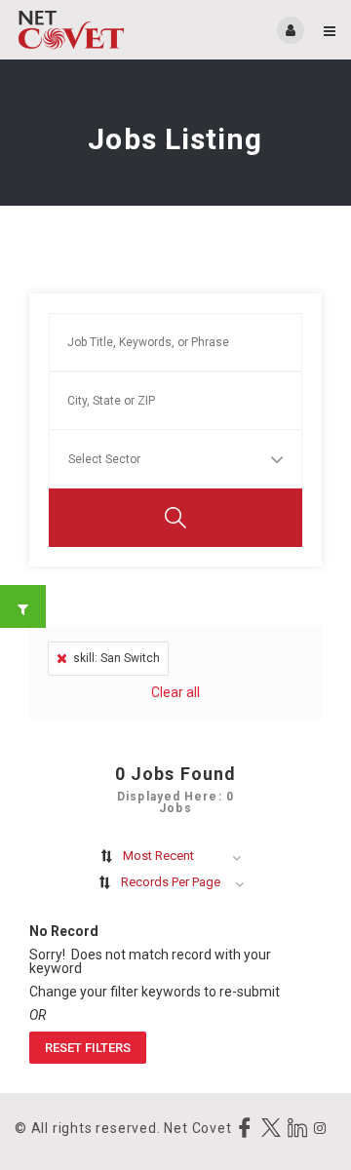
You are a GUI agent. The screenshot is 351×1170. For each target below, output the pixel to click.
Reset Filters (88, 1047)
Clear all (175, 692)
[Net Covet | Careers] (95, 30)
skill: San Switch (116, 658)
